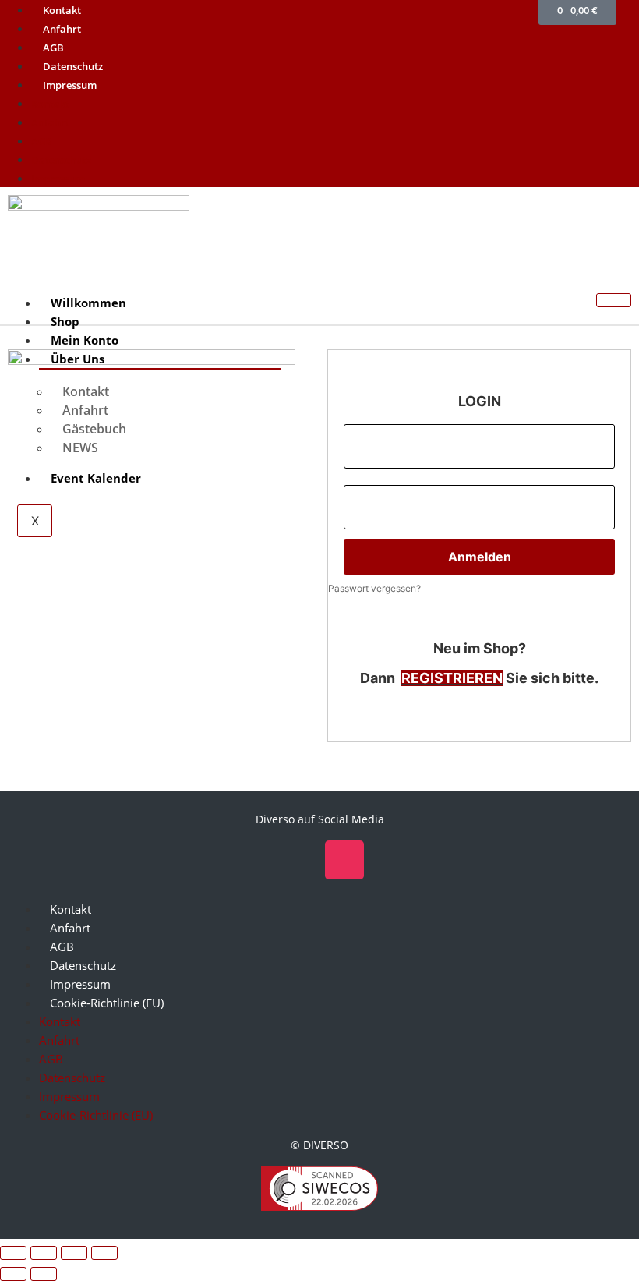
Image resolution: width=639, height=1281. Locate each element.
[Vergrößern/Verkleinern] (13, 1253)
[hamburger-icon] (613, 300)
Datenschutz (73, 66)
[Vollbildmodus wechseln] (43, 1253)
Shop (65, 321)
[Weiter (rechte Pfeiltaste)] (43, 1274)
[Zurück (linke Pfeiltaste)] (13, 1274)
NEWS (80, 447)
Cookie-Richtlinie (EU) (107, 1003)
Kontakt (62, 10)
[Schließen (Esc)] (104, 1253)
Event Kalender (96, 478)
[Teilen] (74, 1253)
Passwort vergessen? (374, 588)
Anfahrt (62, 29)
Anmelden (479, 556)
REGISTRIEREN (452, 678)
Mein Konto (84, 340)
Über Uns (77, 358)
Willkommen (88, 302)
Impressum (70, 85)
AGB (53, 48)
